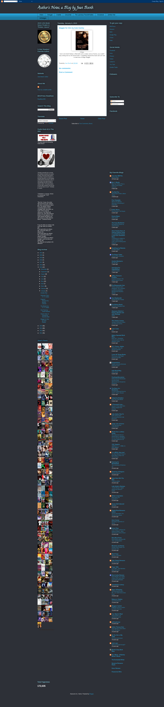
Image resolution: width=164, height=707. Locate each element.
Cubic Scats (115, 328)
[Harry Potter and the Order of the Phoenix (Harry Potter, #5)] (40, 399)
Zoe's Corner (115, 520)
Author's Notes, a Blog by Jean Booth (65, 8)
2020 (41, 255)
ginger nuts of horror (118, 423)
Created (58, 15)
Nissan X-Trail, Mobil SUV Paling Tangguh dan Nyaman (118, 407)
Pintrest (112, 56)
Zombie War (111, 15)
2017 (41, 262)
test (113, 330)
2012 (41, 330)
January (43, 291)
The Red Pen (115, 192)
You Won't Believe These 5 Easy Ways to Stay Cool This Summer (118, 455)
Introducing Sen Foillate (118, 299)
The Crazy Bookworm (118, 223)
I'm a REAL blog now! (118, 452)
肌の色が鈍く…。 (116, 262)
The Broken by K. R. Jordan (45, 306)
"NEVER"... (114, 505)
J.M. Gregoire (116, 444)
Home (82, 118)
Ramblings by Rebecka (118, 248)
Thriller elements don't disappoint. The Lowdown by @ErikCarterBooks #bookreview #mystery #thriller (118, 290)
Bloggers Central (117, 606)
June (42, 279)
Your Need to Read (117, 614)
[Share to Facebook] (91, 63)
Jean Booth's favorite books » (46, 629)
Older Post (101, 118)
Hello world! (115, 217)
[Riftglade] (47, 587)
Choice (41, 15)
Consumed (68, 15)
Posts (114, 101)
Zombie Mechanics (117, 261)
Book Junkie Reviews (118, 575)
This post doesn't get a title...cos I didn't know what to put (119, 593)
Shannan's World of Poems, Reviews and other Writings (118, 312)
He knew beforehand (117, 638)
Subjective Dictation (117, 398)
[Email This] (85, 63)
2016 (41, 264)
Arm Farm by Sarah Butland (45, 310)
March (43, 286)
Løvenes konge (116, 270)
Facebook (112, 50)
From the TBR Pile (117, 176)
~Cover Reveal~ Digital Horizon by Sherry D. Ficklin (118, 489)
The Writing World (117, 304)
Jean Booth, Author (43, 76)
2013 (41, 328)
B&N (111, 32)
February (43, 288)
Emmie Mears (116, 216)
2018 (41, 260)
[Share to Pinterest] (92, 63)
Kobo (111, 40)
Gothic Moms (116, 209)
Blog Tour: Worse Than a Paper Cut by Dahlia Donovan (118, 185)
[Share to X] (89, 63)
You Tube (112, 64)
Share (113, 315)
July (42, 276)
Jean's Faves (43, 341)
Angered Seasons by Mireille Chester (45, 301)
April (42, 283)
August (43, 274)
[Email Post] (81, 63)
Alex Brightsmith (117, 298)
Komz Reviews (116, 668)
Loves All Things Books (119, 354)
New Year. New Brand (117, 399)
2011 (41, 333)
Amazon (112, 29)
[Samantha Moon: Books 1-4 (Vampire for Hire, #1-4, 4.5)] (43, 564)
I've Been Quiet (115, 249)
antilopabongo (116, 622)
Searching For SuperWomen (116, 268)
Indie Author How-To (118, 414)
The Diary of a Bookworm (116, 389)
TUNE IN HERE (116, 481)
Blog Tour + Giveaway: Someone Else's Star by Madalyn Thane (118, 340)
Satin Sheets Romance (118, 560)
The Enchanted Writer (118, 659)
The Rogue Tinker (117, 254)
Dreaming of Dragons (118, 471)
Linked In (112, 61)
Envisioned (100, 15)
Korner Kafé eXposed (118, 504)
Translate (50, 123)
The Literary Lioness (118, 320)
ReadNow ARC (42, 99)
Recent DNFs (115, 177)
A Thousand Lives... (117, 404)
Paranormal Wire (117, 671)
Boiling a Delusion (116, 555)
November (44, 269)
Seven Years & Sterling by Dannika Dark (45, 315)
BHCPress (113, 26)
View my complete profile (44, 89)
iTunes (111, 37)
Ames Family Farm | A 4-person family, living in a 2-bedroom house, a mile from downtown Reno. (118, 234)
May (42, 281)
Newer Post (63, 118)
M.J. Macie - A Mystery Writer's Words (118, 655)
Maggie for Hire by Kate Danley (45, 320)
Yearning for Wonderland (115, 462)
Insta (111, 53)
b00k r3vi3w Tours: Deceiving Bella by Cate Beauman (118, 417)
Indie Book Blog (116, 370)
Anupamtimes (116, 362)
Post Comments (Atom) (85, 123)
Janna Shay (115, 528)
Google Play (113, 35)
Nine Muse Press (117, 537)
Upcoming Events (116, 601)
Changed (49, 15)
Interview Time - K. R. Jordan (45, 296)
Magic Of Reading (117, 589)
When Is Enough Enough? (118, 644)
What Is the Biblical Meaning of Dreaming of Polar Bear (118, 203)
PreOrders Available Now (118, 306)
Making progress (116, 473)
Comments (115, 104)
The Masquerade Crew (118, 285)
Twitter (111, 59)
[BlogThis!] (87, 63)
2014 (41, 326)
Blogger (91, 694)
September (44, 271)
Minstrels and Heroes (118, 546)
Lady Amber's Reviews (118, 486)
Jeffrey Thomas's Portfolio (117, 276)
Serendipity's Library (118, 584)
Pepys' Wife (115, 567)
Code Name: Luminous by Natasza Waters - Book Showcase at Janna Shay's (119, 531)
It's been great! (115, 562)
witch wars (115, 643)
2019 (41, 257)
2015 (41, 267)
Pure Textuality (116, 200)
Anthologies (43, 18)
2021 (41, 252)
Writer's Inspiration (117, 496)
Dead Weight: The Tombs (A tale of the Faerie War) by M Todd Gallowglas (118, 578)
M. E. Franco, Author (118, 346)
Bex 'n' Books (116, 182)
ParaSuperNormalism (118, 377)
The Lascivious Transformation (84, 15)
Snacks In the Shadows (118, 256)
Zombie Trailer (114, 67)
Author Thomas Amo (118, 627)
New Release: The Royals (118, 211)
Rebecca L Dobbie (117, 599)
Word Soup (115, 554)
